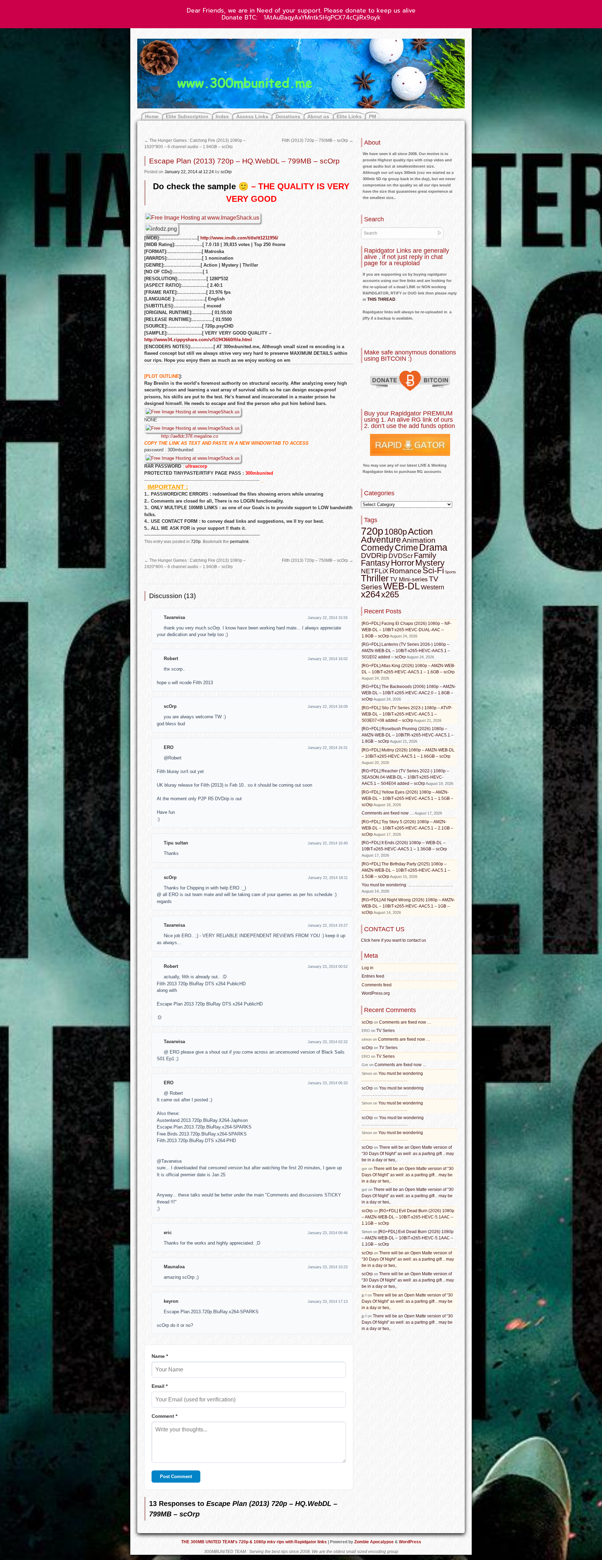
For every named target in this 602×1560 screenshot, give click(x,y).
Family (425, 555)
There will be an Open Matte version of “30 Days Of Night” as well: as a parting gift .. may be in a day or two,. (408, 1153)
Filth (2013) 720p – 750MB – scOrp (317, 140)
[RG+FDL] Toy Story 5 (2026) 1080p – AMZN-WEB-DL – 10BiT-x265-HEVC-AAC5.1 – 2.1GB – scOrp (407, 828)
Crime (406, 547)
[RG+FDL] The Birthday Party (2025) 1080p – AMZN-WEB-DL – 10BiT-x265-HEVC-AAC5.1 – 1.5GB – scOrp (406, 870)
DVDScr (400, 555)
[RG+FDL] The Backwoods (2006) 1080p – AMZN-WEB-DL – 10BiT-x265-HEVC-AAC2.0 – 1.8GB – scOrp (409, 693)
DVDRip (374, 555)
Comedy (377, 547)
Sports (450, 572)
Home (152, 116)
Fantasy (375, 562)
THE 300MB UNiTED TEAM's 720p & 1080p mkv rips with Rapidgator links (254, 1541)
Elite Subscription (187, 116)
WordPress (410, 1541)
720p (196, 541)
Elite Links (349, 116)
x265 (390, 594)
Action (420, 531)
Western (432, 587)
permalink (239, 541)
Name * (160, 1356)
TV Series (385, 1030)
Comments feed (377, 984)
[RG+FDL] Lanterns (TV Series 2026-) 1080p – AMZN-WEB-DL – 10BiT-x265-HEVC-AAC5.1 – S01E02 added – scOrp (406, 650)
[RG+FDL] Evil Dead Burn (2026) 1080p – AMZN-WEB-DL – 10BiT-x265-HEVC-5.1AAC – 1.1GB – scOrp (408, 1217)
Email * (160, 1386)
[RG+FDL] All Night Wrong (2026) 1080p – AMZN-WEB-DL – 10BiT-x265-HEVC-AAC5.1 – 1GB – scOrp (408, 906)
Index (222, 116)
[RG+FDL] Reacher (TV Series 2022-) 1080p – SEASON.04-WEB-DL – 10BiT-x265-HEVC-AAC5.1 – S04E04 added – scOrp (405, 777)
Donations (288, 116)
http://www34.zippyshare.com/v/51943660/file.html (198, 339)
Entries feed (373, 976)
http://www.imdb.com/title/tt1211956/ (239, 237)
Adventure (381, 539)
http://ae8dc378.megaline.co (189, 436)
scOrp (226, 171)
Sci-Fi (433, 570)
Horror (402, 562)
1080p (395, 531)
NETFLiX (374, 571)
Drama (433, 547)
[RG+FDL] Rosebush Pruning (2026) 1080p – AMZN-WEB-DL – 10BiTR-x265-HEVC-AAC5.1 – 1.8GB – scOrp (408, 735)
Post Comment (176, 1476)
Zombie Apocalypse (374, 1541)
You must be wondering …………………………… (407, 884)
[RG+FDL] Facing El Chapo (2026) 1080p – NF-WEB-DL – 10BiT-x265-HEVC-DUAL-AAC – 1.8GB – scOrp (407, 629)
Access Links (252, 116)
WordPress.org (376, 993)
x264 (370, 594)
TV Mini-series (409, 579)
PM (372, 116)
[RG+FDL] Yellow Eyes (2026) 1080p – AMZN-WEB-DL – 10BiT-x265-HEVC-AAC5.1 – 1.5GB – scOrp (407, 798)
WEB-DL (401, 586)
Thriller (375, 578)
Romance (405, 571)
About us (318, 116)
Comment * (164, 1416)
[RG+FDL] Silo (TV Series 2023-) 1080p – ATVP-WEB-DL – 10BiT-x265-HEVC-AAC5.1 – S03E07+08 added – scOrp (407, 714)
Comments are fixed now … (388, 813)
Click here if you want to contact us (393, 940)
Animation (418, 540)
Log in (367, 967)
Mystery (430, 562)
